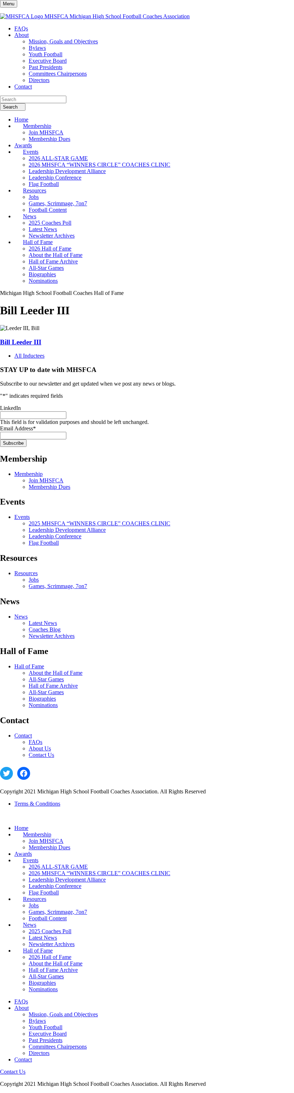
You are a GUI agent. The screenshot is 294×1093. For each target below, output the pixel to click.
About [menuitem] (21, 35)
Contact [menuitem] (23, 86)
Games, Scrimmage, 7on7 (58, 586)
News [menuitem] (29, 216)
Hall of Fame (29, 666)
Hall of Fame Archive (53, 686)
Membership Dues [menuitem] (49, 139)
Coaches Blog (45, 629)
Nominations (43, 705)
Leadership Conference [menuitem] (55, 178)
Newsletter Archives (52, 636)
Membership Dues (49, 487)
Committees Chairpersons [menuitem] (58, 74)
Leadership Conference (55, 536)
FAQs (35, 742)
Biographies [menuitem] (42, 274)
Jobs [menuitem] (34, 197)
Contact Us (41, 755)
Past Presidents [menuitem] (45, 67)
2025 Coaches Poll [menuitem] (50, 223)
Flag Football (44, 543)
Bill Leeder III (20, 342)
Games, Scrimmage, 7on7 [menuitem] (58, 203)
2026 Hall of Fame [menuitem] (50, 248)
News (21, 617)
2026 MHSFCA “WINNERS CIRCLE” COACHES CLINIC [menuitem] (99, 165)
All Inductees (29, 356)
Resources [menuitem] (34, 190)
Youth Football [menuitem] (45, 54)
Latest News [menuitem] (43, 229)
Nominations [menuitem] (43, 281)
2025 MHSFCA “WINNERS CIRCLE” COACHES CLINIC (99, 523)
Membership (28, 474)
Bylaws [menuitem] (37, 48)
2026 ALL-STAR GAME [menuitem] (58, 158)
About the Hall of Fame (55, 673)
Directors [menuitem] (39, 80)
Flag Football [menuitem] (44, 184)
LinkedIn (10, 408)
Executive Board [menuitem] (48, 61)
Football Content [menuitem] (48, 210)
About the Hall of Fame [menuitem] (55, 255)
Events (22, 517)
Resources (26, 573)
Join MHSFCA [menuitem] (46, 132)
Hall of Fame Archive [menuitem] (53, 261)
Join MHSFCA (46, 480)
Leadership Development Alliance (67, 530)
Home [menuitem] (21, 119)
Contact (23, 735)
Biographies (42, 699)
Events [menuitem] (30, 152)
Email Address (18, 428)
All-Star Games (46, 679)
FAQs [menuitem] (21, 28)
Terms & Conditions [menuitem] (37, 804)
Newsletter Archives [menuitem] (52, 236)
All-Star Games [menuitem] (46, 268)
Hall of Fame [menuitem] (38, 242)
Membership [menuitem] (37, 126)
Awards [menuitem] (23, 145)
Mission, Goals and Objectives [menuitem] (63, 41)
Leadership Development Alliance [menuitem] (67, 171)
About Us (40, 748)
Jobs (34, 580)
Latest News (43, 623)
